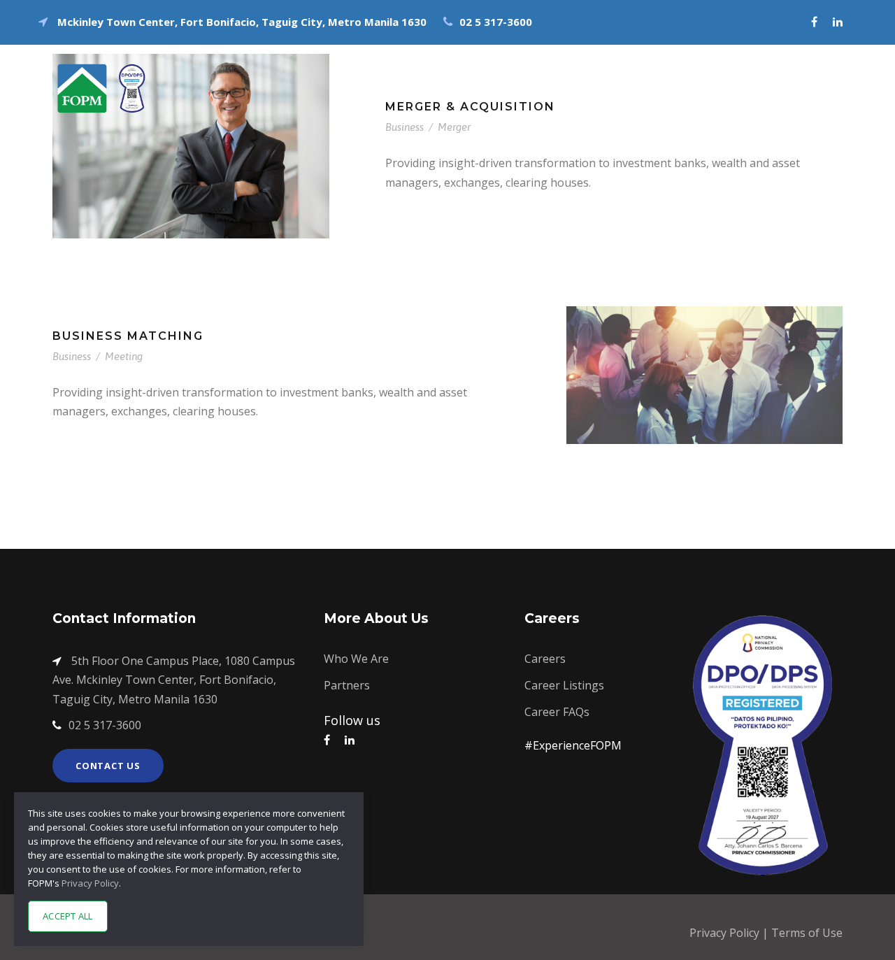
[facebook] (814, 21)
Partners (347, 685)
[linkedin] (838, 21)
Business (404, 127)
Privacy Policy (725, 932)
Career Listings (564, 685)
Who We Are (356, 658)
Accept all (68, 916)
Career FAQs (556, 711)
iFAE (589, 66)
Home (534, 66)
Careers (795, 66)
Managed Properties (687, 66)
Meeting (124, 356)
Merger (454, 127)
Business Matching (127, 336)
